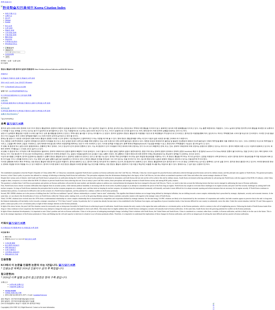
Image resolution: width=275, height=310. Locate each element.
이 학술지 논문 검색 (27, 78)
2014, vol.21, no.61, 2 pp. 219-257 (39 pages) (16, 82)
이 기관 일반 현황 (24, 95)
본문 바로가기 (6, 2)
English (7, 22)
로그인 (7, 18)
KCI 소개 (8, 26)
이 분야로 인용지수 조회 (25, 103)
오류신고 (8, 16)
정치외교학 (5, 108)
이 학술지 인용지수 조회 (10, 78)
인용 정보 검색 (10, 35)
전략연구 (4, 74)
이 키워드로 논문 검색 (29, 228)
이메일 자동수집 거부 (13, 293)
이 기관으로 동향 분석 (9, 95)
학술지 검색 (9, 30)
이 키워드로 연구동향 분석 (11, 228)
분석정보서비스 (11, 44)
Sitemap (8, 20)
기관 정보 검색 (10, 32)
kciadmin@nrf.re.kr (40, 295)
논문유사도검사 (11, 41)
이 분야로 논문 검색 (42, 103)
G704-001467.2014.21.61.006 (15, 87)
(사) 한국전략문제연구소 (18, 91)
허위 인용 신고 (10, 13)
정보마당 (8, 39)
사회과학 (4, 100)
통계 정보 (8, 37)
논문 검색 (8, 28)
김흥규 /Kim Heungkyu (9, 114)
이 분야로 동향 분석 (8, 103)
